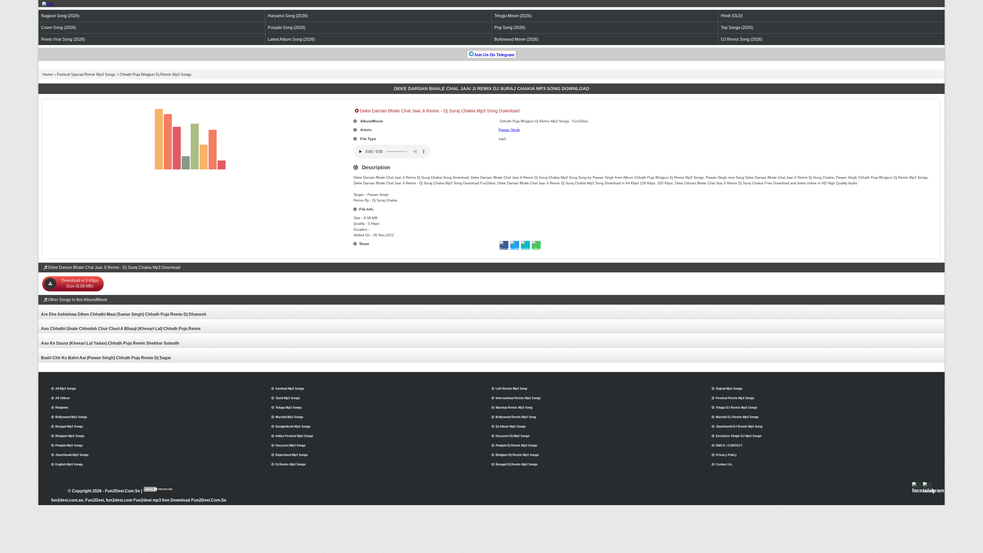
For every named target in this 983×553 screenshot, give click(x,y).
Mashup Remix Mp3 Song (514, 407)
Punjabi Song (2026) (286, 27)
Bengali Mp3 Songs (69, 426)
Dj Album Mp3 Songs (511, 426)
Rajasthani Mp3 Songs (291, 455)
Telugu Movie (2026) (512, 16)
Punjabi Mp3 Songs (69, 445)
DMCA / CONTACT (729, 445)
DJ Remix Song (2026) (741, 39)
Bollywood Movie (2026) (516, 39)
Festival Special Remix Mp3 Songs (86, 74)
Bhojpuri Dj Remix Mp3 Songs (517, 455)
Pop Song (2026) (509, 27)
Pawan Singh (509, 130)
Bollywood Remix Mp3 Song (516, 417)
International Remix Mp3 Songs (518, 398)
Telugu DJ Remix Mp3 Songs (736, 407)
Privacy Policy (726, 455)
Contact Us (724, 464)
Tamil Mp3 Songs (287, 398)
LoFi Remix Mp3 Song (511, 388)
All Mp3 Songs (65, 388)
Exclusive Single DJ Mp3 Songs (739, 436)
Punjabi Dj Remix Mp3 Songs (516, 445)
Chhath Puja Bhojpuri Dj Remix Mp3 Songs (155, 74)
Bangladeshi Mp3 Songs (293, 426)
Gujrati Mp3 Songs (729, 388)
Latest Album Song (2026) (291, 39)
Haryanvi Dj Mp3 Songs (513, 436)
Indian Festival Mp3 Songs (294, 436)
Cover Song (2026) (58, 27)
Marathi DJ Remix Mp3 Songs (737, 417)
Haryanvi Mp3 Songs (290, 445)
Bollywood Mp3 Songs (71, 417)
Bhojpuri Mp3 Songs (69, 436)
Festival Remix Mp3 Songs (735, 398)
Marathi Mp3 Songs (289, 417)
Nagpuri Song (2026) (60, 16)
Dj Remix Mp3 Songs (290, 464)
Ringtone (61, 407)
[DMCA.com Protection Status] (158, 491)
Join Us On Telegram (494, 55)
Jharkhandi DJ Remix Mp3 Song (739, 426)
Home (47, 74)
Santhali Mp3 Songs (289, 388)
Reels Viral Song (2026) (63, 39)
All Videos (62, 398)
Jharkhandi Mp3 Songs (72, 455)
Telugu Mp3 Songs (288, 407)
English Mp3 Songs (69, 464)
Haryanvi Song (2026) (288, 16)
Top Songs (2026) (737, 27)
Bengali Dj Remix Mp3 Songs (517, 464)
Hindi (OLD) (732, 16)
